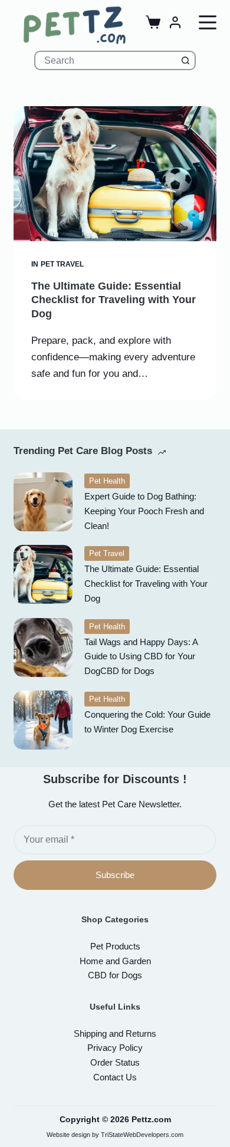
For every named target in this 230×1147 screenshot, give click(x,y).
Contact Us (115, 1077)
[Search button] (186, 60)
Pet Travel (62, 264)
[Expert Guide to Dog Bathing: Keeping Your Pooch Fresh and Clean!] (43, 501)
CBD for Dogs (115, 975)
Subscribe (115, 875)
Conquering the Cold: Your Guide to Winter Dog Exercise (147, 721)
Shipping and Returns (115, 1033)
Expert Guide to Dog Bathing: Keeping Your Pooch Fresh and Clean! (144, 511)
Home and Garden (115, 961)
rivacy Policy (115, 1048)
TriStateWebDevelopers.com (142, 1134)
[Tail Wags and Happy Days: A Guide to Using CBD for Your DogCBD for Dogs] (43, 647)
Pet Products (115, 946)
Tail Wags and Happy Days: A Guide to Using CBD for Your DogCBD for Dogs (141, 656)
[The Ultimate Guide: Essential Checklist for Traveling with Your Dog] (115, 173)
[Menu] (207, 22)
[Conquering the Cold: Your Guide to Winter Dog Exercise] (43, 720)
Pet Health (107, 480)
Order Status (115, 1062)
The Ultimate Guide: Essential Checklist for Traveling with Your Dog (113, 300)
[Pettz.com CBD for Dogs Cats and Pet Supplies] (74, 25)
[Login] (175, 22)
